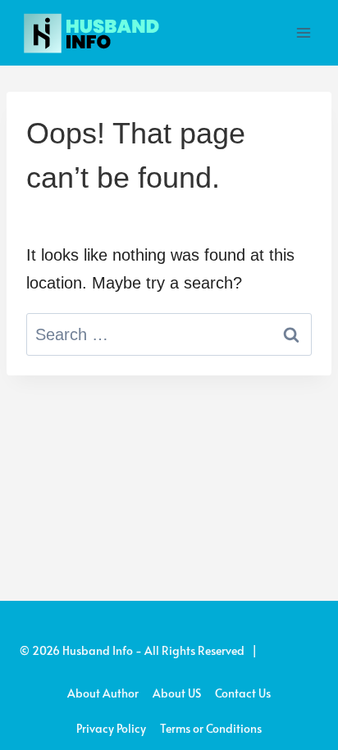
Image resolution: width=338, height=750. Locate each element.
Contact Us (243, 693)
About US (177, 693)
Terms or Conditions (211, 728)
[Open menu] (303, 32)
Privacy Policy (111, 728)
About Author (103, 693)
